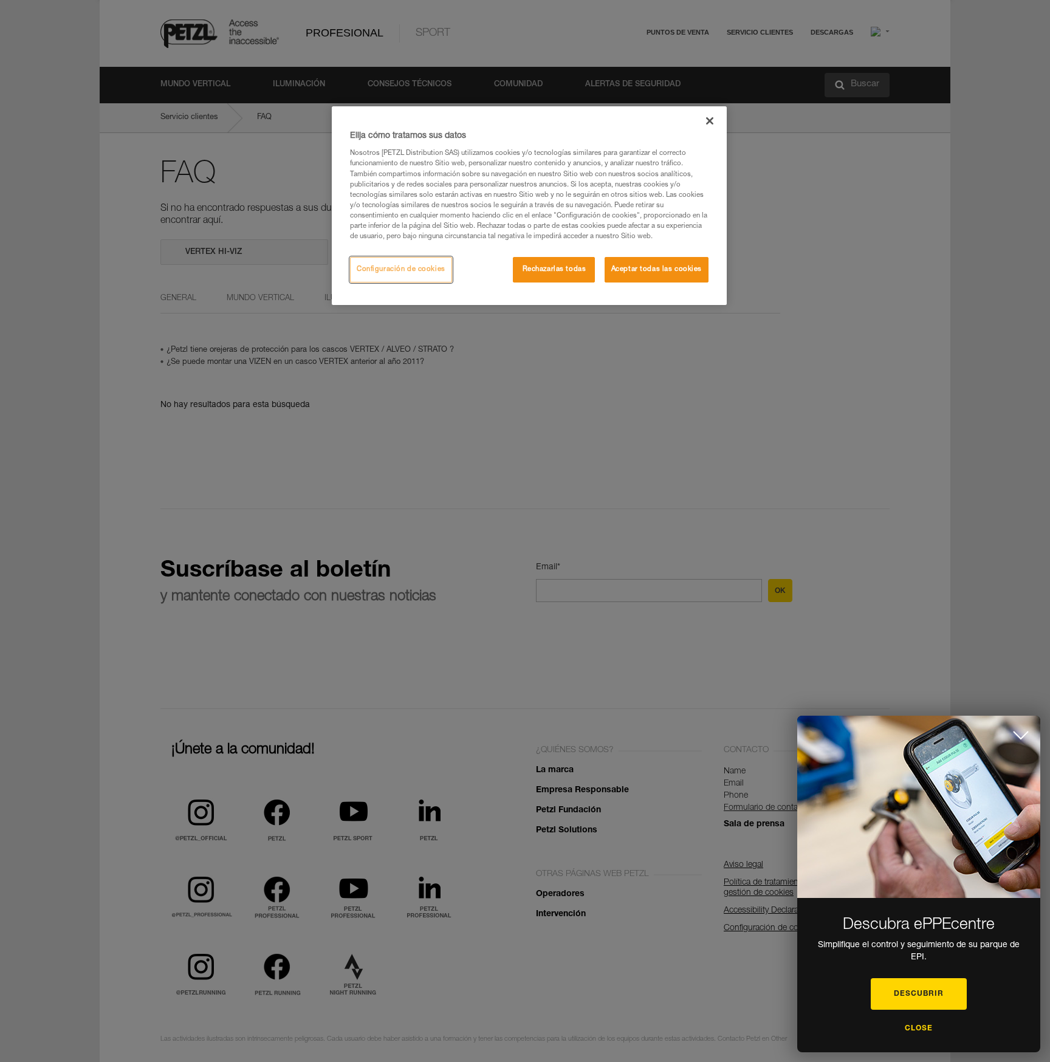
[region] (529, 205)
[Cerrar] (709, 121)
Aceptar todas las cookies (656, 269)
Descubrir (919, 994)
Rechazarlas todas (554, 269)
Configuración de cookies (401, 269)
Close (919, 1028)
